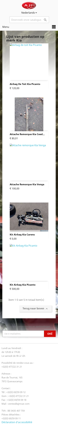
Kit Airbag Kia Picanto (22, 284)
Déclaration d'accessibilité (17, 422)
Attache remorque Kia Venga (27, 184)
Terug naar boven (36, 309)
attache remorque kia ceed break (26, 134)
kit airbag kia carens (22, 234)
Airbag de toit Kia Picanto (25, 84)
